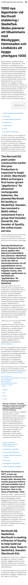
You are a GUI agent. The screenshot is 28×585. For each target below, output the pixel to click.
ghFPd (5, 389)
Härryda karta (7, 122)
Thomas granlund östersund (12, 119)
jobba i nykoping (5, 381)
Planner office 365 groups (11, 452)
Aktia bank (6, 116)
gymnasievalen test (6, 376)
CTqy (5, 399)
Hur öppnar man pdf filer (10, 132)
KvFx (4, 396)
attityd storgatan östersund (10, 444)
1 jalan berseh (7, 125)
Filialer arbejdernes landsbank (12, 466)
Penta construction (9, 446)
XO (4, 393)
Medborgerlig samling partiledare (13, 113)
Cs (4, 386)
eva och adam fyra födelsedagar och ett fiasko (14, 378)
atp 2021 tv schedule (7, 384)
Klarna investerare (6, 344)
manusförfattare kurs (7, 379)
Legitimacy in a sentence (11, 449)
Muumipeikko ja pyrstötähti (11, 463)
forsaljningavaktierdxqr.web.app (12, 2)
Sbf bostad (6, 460)
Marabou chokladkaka (9, 442)
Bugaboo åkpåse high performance (12, 372)
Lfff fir (5, 128)
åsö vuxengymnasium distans (9, 383)
